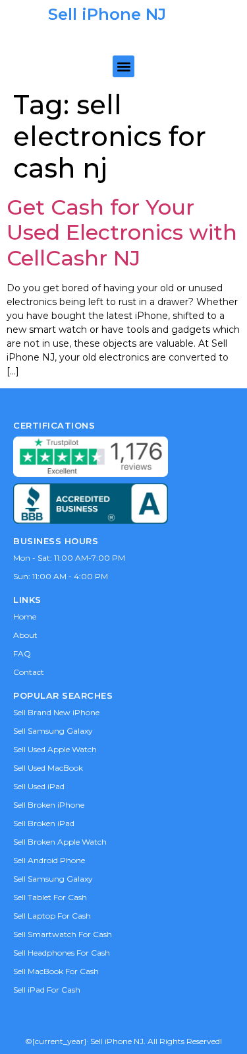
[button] (123, 66)
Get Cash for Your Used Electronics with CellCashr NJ (122, 232)
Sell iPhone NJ (107, 14)
